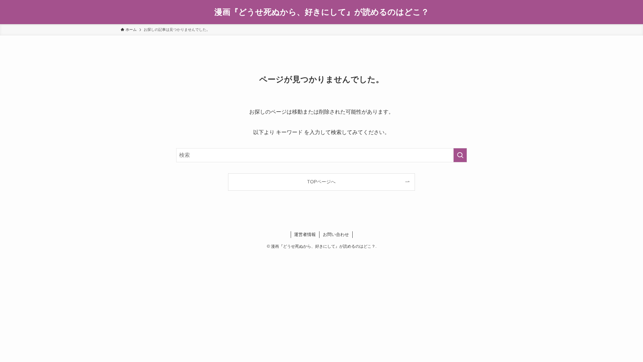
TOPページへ (321, 181)
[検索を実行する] (460, 155)
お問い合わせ (336, 234)
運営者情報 (305, 234)
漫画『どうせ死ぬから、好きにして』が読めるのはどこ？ (321, 12)
